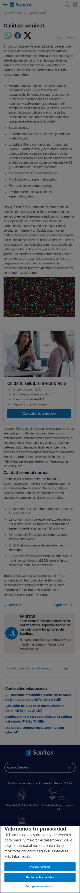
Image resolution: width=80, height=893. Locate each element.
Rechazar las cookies (40, 877)
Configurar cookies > (38, 886)
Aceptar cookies (40, 866)
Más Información (17, 856)
